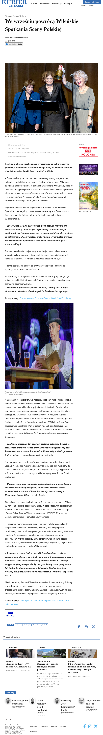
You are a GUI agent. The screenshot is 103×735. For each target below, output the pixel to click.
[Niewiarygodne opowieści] (8, 701)
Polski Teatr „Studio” (40, 625)
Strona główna (11, 16)
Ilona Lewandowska (19, 37)
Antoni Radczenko (91, 709)
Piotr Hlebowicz (41, 689)
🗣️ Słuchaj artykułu (14, 44)
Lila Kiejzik (26, 625)
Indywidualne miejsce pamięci (93, 703)
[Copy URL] (48, 56)
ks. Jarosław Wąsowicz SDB (21, 689)
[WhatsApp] (37, 56)
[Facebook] (25, 56)
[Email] (42, 56)
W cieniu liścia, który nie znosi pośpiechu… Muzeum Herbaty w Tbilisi (33, 152)
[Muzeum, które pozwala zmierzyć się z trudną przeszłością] (51, 653)
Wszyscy (30, 687)
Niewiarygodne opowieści (17, 156)
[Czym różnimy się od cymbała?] (32, 701)
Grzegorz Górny (92, 687)
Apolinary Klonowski (40, 713)
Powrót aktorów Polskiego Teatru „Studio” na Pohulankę (45, 298)
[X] (31, 56)
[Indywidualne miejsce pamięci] (81, 701)
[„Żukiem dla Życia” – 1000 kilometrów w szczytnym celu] (20, 653)
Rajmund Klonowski (58, 689)
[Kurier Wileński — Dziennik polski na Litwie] (14, 3)
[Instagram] (86, 627)
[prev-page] (6, 719)
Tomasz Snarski (92, 689)
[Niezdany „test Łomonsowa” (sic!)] (57, 701)
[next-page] (10, 719)
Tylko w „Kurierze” (44, 661)
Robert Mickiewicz (75, 689)
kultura (18, 625)
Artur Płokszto (78, 687)
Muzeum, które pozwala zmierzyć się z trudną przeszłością (47, 667)
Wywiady (9, 661)
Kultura (22, 16)
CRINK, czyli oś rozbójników (18, 148)
